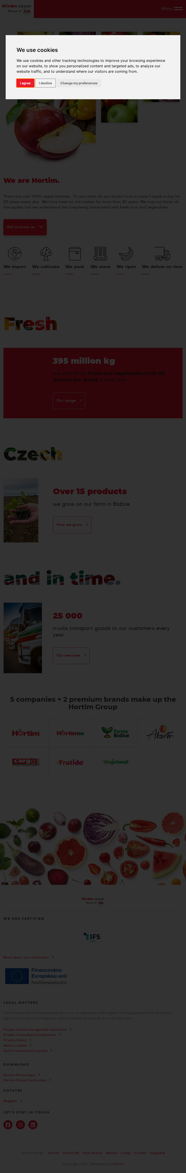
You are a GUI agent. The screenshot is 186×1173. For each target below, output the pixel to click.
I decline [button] (45, 83)
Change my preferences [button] (79, 83)
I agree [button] (25, 83)
